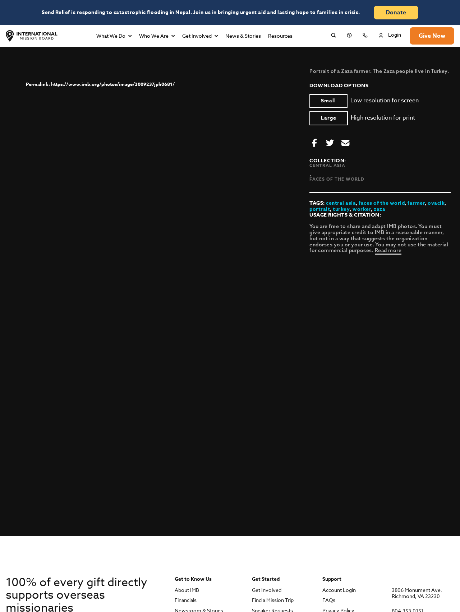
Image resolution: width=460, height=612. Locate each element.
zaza (379, 209)
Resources (280, 35)
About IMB (187, 590)
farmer (416, 203)
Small (328, 101)
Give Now (432, 36)
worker (362, 209)
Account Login (339, 590)
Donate (396, 12)
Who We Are (154, 35)
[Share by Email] (345, 143)
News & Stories (243, 35)
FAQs (328, 600)
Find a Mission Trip (273, 600)
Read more (388, 250)
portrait (319, 209)
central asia (341, 203)
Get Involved (197, 35)
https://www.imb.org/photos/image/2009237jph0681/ (113, 84)
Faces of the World (336, 179)
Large (328, 118)
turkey (341, 209)
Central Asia (327, 165)
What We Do (110, 35)
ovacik (436, 203)
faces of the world (382, 203)
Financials (186, 600)
